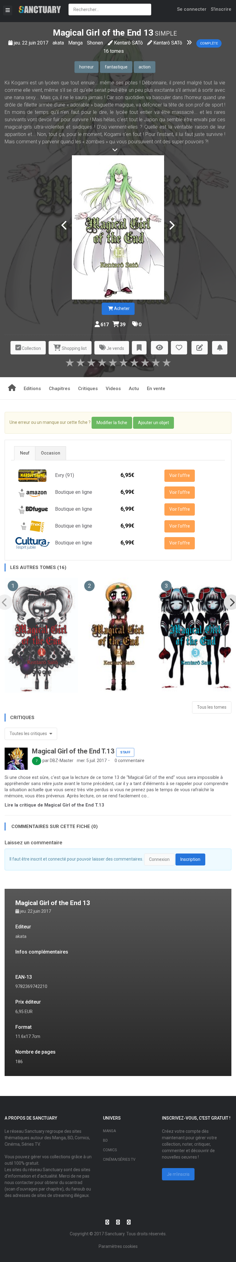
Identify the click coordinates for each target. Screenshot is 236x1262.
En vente (156, 388)
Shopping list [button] (74, 348)
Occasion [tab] (50, 453)
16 (106, 51)
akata (59, 43)
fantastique (116, 66)
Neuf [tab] (25, 453)
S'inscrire (221, 9)
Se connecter (191, 9)
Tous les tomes (211, 707)
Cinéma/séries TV (119, 1159)
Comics (110, 1150)
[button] (139, 348)
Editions (32, 388)
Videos (113, 388)
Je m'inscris (178, 1174)
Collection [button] (31, 348)
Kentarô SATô (128, 43)
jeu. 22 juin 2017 (31, 43)
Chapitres (59, 388)
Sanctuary (114, 1233)
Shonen (95, 43)
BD (105, 1140)
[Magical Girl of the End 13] (118, 227)
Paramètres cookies (118, 1246)
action (145, 66)
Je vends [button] (115, 348)
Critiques (88, 388)
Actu (134, 388)
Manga (76, 43)
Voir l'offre (179, 475)
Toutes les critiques (29, 733)
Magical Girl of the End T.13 (73, 751)
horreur (86, 66)
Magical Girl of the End (97, 33)
